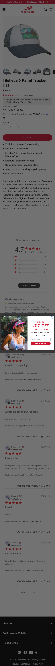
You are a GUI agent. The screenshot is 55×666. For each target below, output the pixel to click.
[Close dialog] (52, 317)
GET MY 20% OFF (40, 344)
